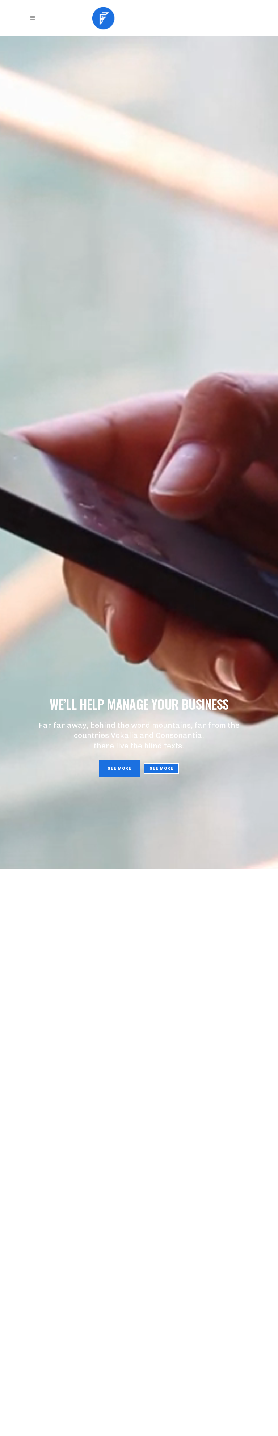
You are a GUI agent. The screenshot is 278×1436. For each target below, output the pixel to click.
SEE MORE (119, 768)
